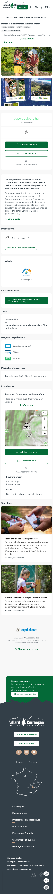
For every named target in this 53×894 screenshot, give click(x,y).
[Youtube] (34, 752)
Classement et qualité (23, 840)
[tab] (19, 762)
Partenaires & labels (22, 833)
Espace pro (18, 806)
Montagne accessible (23, 846)
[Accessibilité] (41, 7)
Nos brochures (19, 826)
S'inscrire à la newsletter (25, 694)
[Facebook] (19, 752)
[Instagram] (26, 752)
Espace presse (19, 813)
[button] (31, 7)
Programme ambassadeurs (26, 820)
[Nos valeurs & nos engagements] (37, 8)
